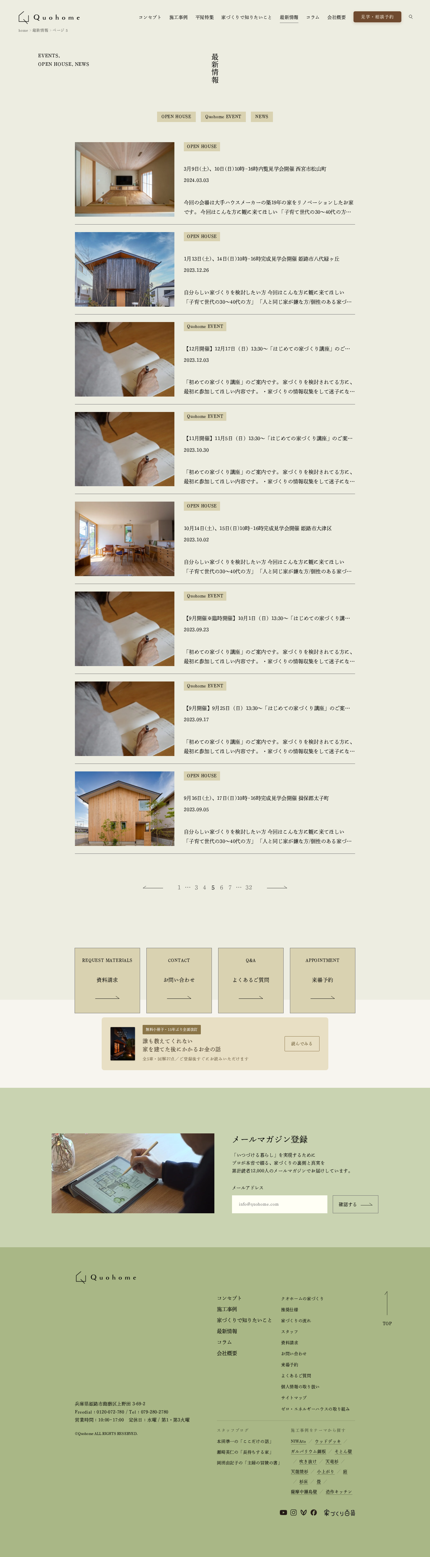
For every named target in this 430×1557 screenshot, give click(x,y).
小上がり (326, 1472)
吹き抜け (308, 1462)
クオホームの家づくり (302, 1299)
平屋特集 (204, 17)
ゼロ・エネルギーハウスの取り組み (315, 1409)
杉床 (303, 1482)
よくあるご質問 (296, 1376)
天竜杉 (332, 1462)
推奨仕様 (289, 1310)
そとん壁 (343, 1451)
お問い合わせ (294, 1354)
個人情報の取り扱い (300, 1387)
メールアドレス (248, 1188)
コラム (313, 17)
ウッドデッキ (328, 1441)
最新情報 (289, 17)
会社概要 (336, 17)
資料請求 (289, 1343)
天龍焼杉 (299, 1472)
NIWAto (298, 1441)
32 (249, 887)
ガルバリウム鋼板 (308, 1451)
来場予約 (289, 1365)
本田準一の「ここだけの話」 (245, 1441)
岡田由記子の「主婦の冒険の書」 (249, 1463)
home (23, 30)
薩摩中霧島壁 (304, 1492)
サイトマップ (294, 1398)
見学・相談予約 (377, 17)
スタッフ (289, 1332)
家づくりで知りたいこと (246, 17)
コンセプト (150, 17)
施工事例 (178, 17)
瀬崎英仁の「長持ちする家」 (245, 1452)
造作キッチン (339, 1492)
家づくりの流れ (296, 1321)
